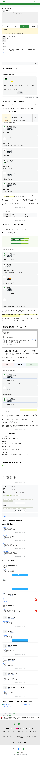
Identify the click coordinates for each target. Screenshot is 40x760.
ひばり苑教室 (5, 535)
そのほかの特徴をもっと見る (20, 502)
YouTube (32, 728)
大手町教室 (4, 691)
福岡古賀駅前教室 (6, 621)
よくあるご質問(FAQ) (20, 737)
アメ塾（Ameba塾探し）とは (11, 731)
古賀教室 (4, 543)
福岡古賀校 (4, 663)
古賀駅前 (4, 569)
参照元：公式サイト (34, 339)
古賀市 (7, 5)
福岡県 (5, 5)
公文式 (9, 43)
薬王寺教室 (4, 649)
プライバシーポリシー (10, 736)
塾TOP (2, 5)
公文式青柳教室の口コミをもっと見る (31, 97)
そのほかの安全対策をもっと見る (20, 510)
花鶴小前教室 (5, 635)
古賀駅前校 (4, 583)
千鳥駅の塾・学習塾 (7, 706)
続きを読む (20, 92)
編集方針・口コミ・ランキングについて (24, 731)
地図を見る (5, 530)
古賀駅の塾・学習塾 (7, 704)
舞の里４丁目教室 (6, 551)
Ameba (16, 748)
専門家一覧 (17, 734)
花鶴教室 (4, 527)
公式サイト (20, 574)
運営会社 (28, 736)
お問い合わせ (34, 736)
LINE (13, 728)
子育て (26, 728)
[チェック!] (36, 600)
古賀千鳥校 (4, 609)
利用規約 (4, 736)
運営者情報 (22, 734)
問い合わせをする (6, 516)
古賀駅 (10, 5)
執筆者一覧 (34, 731)
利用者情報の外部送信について (21, 736)
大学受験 (19, 728)
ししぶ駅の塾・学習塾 (26, 704)
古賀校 (4, 598)
